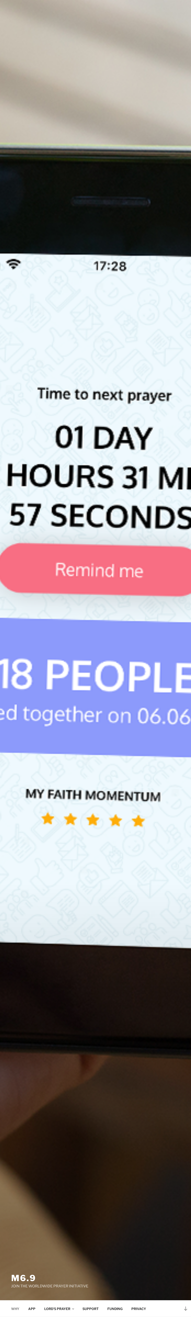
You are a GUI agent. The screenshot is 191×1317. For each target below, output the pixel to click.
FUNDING (115, 1309)
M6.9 (23, 1278)
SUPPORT (90, 1309)
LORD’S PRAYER (57, 1309)
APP (31, 1309)
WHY (15, 1309)
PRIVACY (138, 1309)
